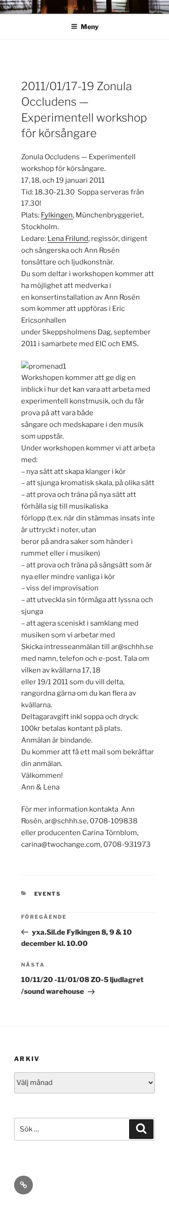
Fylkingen (57, 215)
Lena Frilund (67, 238)
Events (47, 894)
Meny (90, 27)
